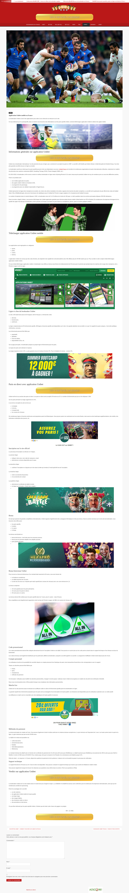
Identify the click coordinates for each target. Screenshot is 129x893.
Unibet (85, 24)
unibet (10, 112)
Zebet (100, 24)
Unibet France (63, 169)
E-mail (8, 868)
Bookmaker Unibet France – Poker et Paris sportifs (106, 829)
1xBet (43, 24)
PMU (79, 24)
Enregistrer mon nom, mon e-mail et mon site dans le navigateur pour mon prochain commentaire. (32, 876)
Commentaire (10, 840)
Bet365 (50, 24)
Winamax (92, 24)
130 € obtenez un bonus (65, 17)
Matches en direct (31, 889)
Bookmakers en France (33, 24)
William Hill (58, 24)
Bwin (73, 24)
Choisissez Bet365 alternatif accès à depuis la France (83, 1)
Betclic (67, 24)
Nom (8, 861)
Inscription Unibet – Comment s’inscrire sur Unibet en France (25, 829)
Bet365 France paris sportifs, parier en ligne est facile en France (50, 1)
